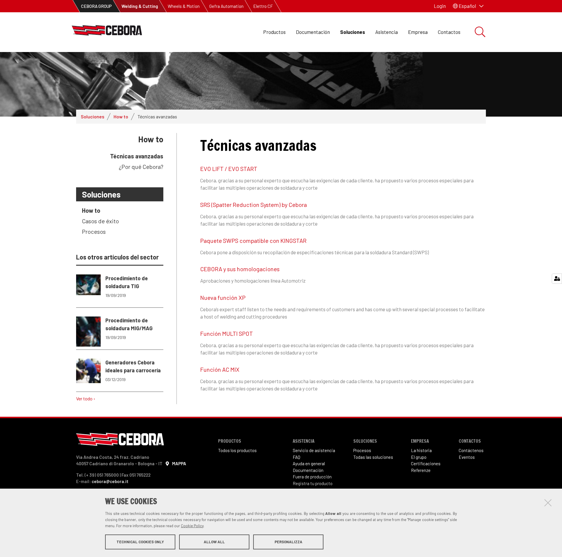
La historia (421, 450)
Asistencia (386, 32)
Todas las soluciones (373, 457)
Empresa (418, 32)
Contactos (449, 32)
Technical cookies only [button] (140, 541)
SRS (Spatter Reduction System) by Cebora (253, 204)
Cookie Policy (192, 525)
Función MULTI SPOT (226, 333)
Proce (358, 450)
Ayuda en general (309, 463)
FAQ (296, 457)
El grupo (418, 457)
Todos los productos (237, 450)
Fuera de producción (312, 476)
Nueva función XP (223, 297)
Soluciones (352, 32)
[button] (468, 6)
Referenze (421, 470)
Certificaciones (426, 463)
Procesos (94, 231)
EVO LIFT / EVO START (228, 168)
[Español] (107, 32)
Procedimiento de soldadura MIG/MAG (129, 328)
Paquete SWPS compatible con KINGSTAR (253, 240)
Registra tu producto (313, 483)
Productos (274, 32)
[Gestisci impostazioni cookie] (557, 279)
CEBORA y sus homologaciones (240, 268)
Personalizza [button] (288, 541)
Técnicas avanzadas (136, 156)
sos (367, 450)
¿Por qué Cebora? (141, 166)
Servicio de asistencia (314, 450)
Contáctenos (471, 450)
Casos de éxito (100, 220)
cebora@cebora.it (110, 481)
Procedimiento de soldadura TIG (126, 286)
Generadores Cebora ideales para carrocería (133, 370)
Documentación (313, 32)
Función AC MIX (219, 369)
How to (121, 116)
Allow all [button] (214, 541)
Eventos (467, 457)
